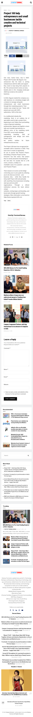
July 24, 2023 (8, 33)
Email (6, 377)
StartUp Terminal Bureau (16, 30)
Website (6, 384)
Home (5, 10)
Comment (7, 348)
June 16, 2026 (7, 301)
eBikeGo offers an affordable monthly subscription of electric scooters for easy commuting (19, 429)
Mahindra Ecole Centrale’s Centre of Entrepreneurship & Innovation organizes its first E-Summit (20, 445)
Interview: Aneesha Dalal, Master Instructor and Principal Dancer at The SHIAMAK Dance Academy (14, 693)
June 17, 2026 (7, 272)
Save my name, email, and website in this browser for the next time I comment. (17, 393)
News (9, 10)
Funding (7, 264)
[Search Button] (28, 455)
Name (6, 369)
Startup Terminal (10, 712)
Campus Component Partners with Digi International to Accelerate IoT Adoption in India (16, 326)
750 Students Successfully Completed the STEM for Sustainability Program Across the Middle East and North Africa (16, 491)
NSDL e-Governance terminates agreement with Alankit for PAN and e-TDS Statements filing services (20, 415)
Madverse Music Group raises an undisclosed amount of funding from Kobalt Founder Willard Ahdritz (15, 297)
